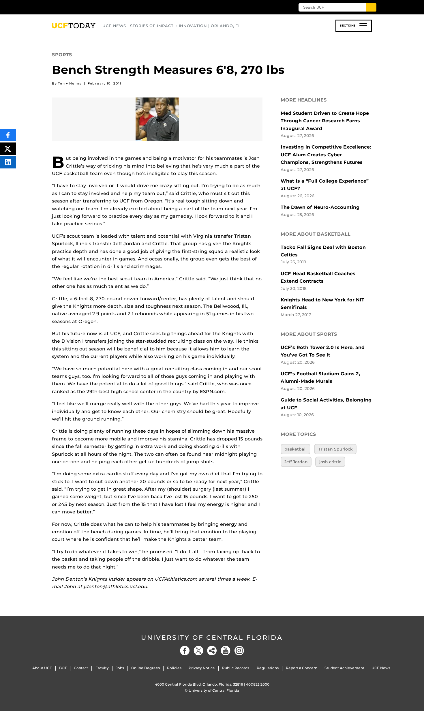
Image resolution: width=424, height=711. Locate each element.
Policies (174, 668)
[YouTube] (225, 650)
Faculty (102, 668)
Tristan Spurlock (335, 449)
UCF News (381, 668)
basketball (295, 449)
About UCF (42, 668)
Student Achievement (344, 668)
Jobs (120, 668)
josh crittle (330, 461)
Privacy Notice (202, 668)
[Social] (212, 650)
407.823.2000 (257, 684)
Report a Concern (301, 668)
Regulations (268, 668)
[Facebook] (185, 650)
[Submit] (371, 7)
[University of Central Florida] (94, 7)
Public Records (235, 668)
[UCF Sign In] (272, 7)
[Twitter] (198, 650)
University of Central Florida (212, 637)
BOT (63, 668)
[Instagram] (239, 650)
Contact (81, 668)
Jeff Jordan (296, 461)
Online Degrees (145, 668)
